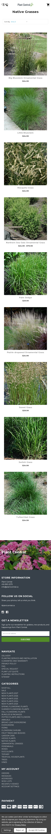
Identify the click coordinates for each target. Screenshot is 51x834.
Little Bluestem (25, 133)
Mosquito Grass (25, 188)
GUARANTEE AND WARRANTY (15, 661)
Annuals (6, 720)
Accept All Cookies (37, 830)
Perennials (7, 746)
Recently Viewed (10, 784)
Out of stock (27, 497)
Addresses (7, 778)
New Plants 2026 (10, 696)
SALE (4, 690)
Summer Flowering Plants (15, 709)
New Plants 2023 (10, 704)
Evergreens (8, 725)
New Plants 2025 (10, 699)
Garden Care (8, 736)
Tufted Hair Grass (25, 517)
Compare (25, 51)
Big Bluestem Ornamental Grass (25, 78)
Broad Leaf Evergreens (14, 722)
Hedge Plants (9, 738)
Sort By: (7, 22)
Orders (5, 773)
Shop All (6, 688)
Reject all (20, 830)
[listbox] (20, 21)
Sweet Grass (25, 407)
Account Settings (10, 786)
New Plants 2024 (10, 701)
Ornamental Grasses (12, 744)
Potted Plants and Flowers (16, 717)
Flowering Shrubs (11, 730)
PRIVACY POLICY (9, 664)
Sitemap (5, 677)
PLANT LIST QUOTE (10, 672)
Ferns (5, 728)
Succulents (7, 751)
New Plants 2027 (10, 693)
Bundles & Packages (12, 714)
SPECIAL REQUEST (10, 669)
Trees (4, 760)
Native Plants (9, 741)
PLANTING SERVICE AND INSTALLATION (19, 658)
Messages (6, 776)
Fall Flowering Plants (13, 712)
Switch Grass (25, 462)
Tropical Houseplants (13, 757)
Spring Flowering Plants (15, 706)
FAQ (3, 666)
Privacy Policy (20, 825)
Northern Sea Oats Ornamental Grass (25, 243)
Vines (4, 762)
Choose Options (27, 58)
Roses (5, 749)
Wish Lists (7, 781)
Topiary (5, 754)
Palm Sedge (25, 297)
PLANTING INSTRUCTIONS (13, 674)
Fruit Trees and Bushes (13, 733)
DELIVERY (6, 656)
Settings (7, 830)
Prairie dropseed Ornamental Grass (25, 352)
